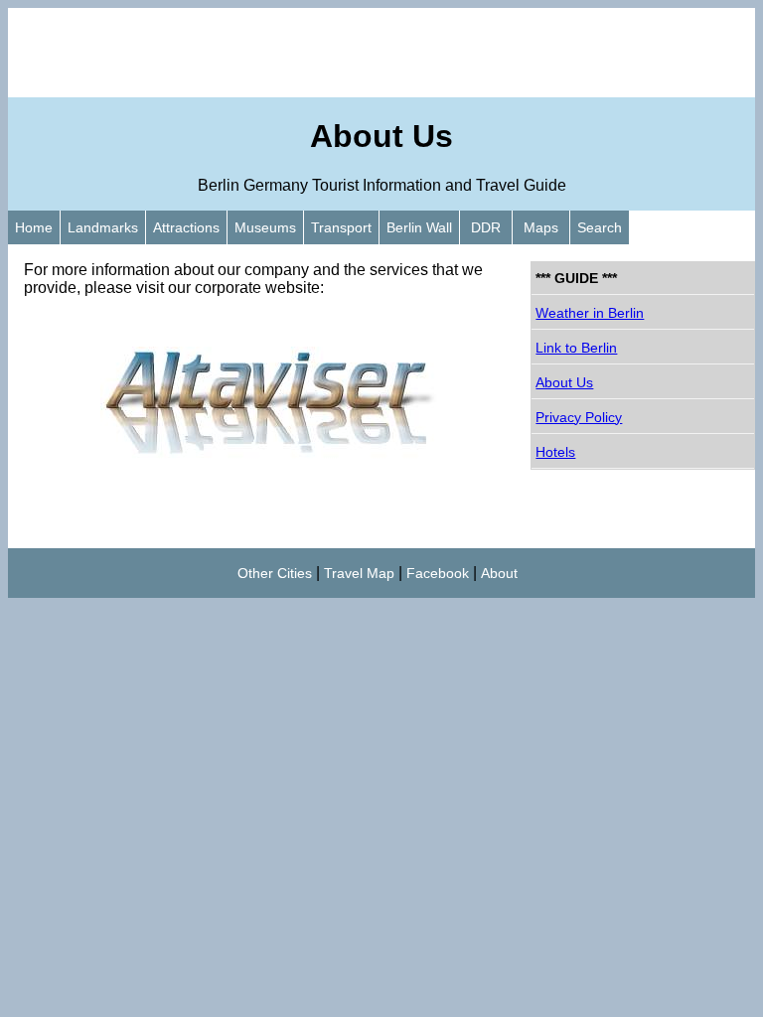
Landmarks (103, 227)
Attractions (186, 227)
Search (599, 227)
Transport (341, 227)
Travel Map (359, 573)
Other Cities (274, 573)
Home (34, 227)
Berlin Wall (419, 227)
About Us (564, 382)
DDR (486, 227)
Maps (541, 227)
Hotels (555, 452)
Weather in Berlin (589, 313)
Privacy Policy (578, 417)
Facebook (437, 573)
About (499, 573)
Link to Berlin (576, 348)
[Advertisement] (381, 52)
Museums (265, 227)
